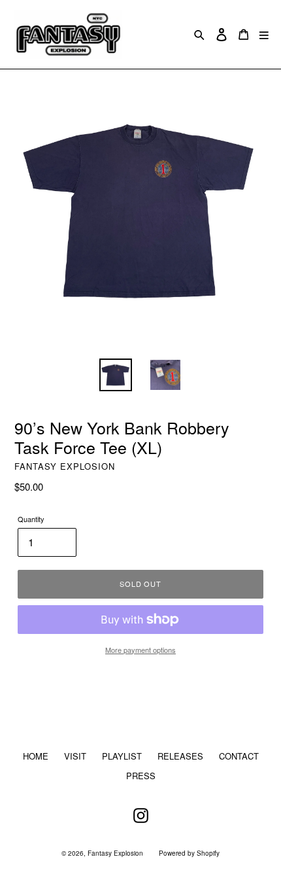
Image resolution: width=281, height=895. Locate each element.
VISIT (75, 756)
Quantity (31, 519)
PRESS (141, 775)
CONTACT (239, 756)
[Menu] (264, 34)
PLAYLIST (122, 756)
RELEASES (180, 756)
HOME (35, 756)
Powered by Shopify (189, 853)
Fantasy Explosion (115, 853)
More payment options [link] (140, 649)
